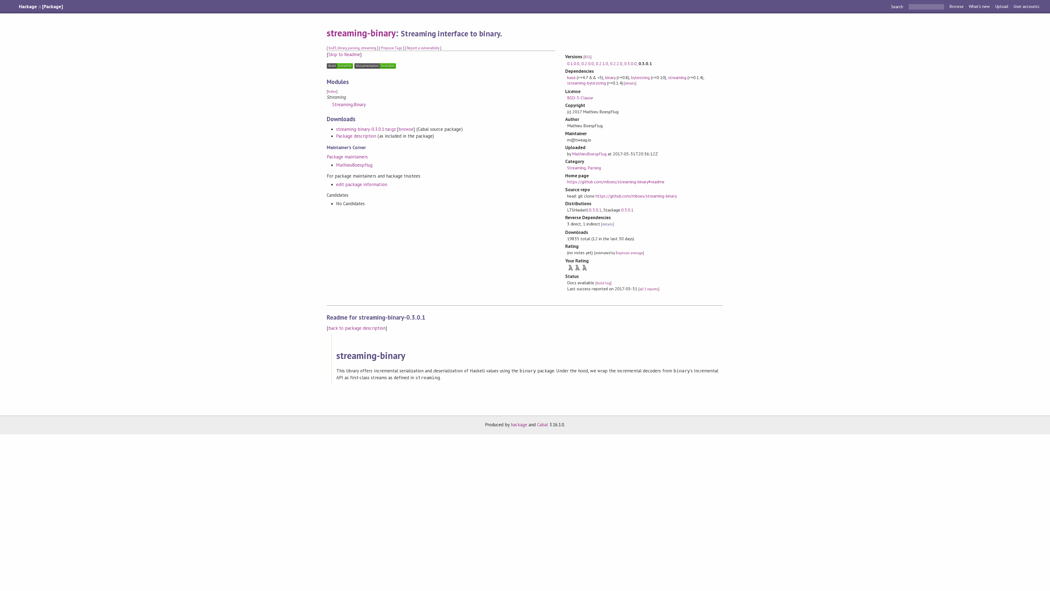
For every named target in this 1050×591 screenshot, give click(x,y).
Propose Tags (391, 48)
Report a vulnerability (423, 48)
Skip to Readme (344, 54)
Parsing (594, 167)
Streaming (576, 167)
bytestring (640, 77)
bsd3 (332, 48)
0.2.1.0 (602, 63)
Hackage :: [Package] (41, 6)
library (342, 48)
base (571, 77)
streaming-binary (361, 33)
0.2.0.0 (587, 63)
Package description (356, 136)
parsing (353, 48)
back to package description (357, 328)
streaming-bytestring (586, 83)
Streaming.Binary (349, 105)
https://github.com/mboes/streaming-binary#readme (615, 181)
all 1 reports (649, 289)
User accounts (1026, 6)
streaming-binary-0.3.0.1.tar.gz (366, 129)
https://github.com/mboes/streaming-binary (636, 196)
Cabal (542, 425)
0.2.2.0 (616, 63)
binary (610, 77)
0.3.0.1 (595, 210)
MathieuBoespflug (354, 165)
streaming (368, 48)
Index (332, 91)
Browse (956, 6)
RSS (587, 57)
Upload (1001, 6)
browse (406, 129)
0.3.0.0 (630, 63)
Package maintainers (347, 157)
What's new (979, 6)
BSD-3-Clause (580, 97)
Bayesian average (629, 253)
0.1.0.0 (573, 63)
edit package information (361, 184)
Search (897, 6)
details (630, 83)
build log (603, 283)
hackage (519, 425)
